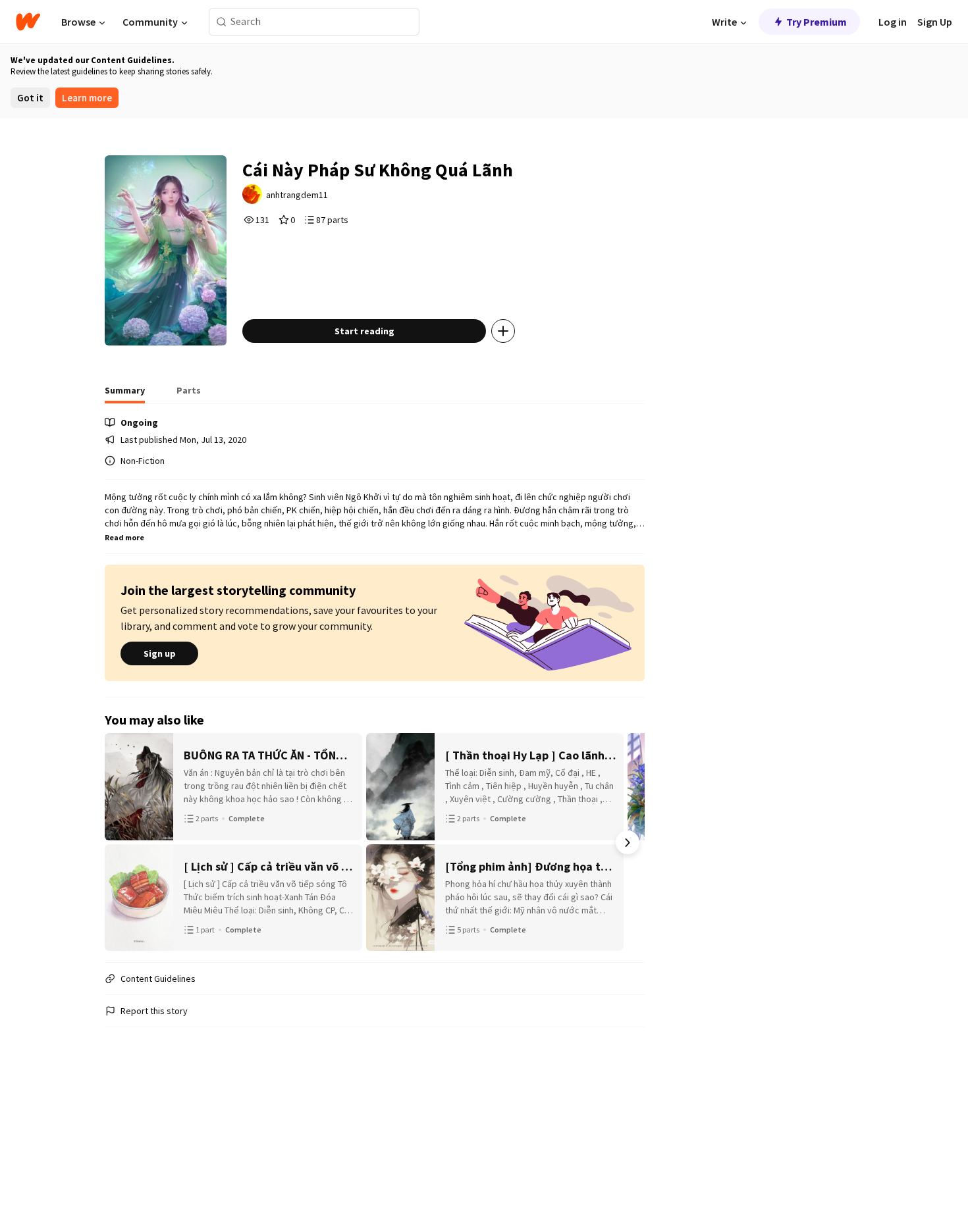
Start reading (364, 331)
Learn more (87, 97)
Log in (892, 21)
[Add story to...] (503, 331)
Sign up (160, 653)
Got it (30, 97)
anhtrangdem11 (297, 195)
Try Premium (816, 21)
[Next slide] (627, 842)
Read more (124, 537)
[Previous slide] (122, 842)
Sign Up (934, 21)
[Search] (221, 22)
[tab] (125, 394)
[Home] (28, 22)
